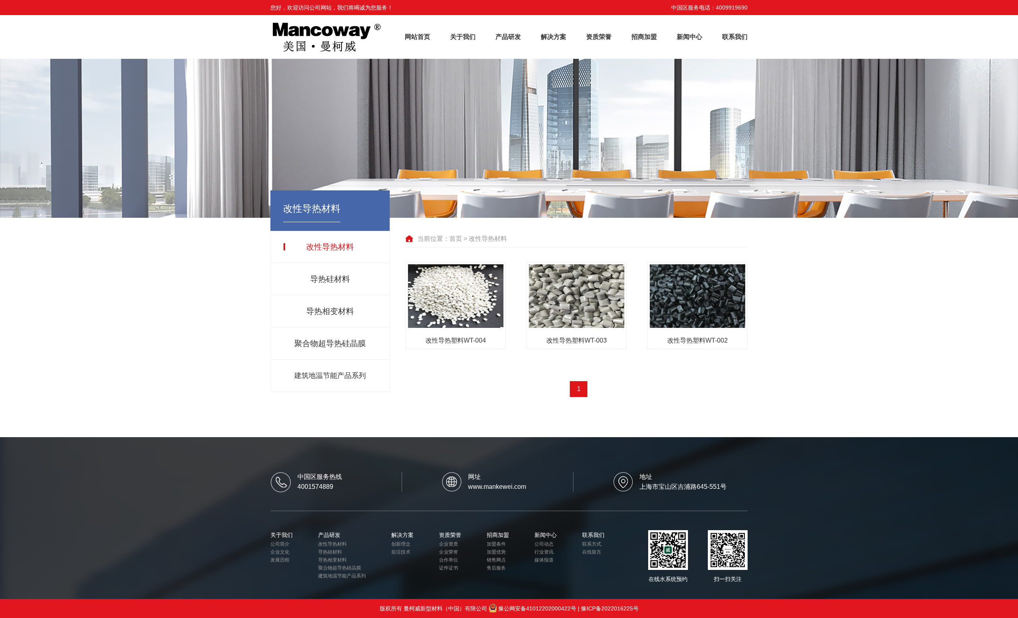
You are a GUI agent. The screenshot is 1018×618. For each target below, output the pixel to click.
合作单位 (448, 560)
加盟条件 (496, 544)
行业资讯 (544, 552)
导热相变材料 (330, 311)
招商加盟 (644, 36)
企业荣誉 (448, 552)
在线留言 (591, 552)
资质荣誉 (599, 36)
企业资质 (448, 544)
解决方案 (553, 36)
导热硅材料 (330, 279)
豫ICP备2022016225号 (610, 608)
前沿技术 (400, 552)
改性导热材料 (330, 246)
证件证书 (448, 568)
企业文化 (279, 552)
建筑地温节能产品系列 (330, 376)
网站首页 (417, 36)
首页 (455, 238)
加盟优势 (496, 552)
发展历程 (279, 560)
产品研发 (508, 36)
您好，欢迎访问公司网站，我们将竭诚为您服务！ (331, 7)
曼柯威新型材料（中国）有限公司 (445, 608)
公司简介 (279, 544)
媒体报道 (544, 560)
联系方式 (591, 544)
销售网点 (496, 560)
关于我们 (463, 36)
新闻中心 (689, 36)
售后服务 (496, 568)
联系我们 (735, 36)
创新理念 (400, 544)
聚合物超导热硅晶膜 (330, 343)
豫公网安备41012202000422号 (537, 608)
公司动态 (544, 544)
